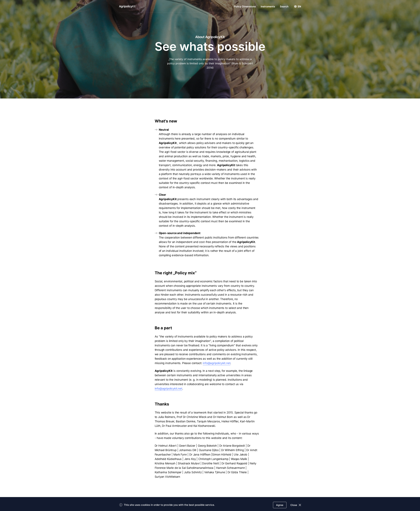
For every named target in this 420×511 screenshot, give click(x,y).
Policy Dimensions (245, 6)
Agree (279, 505)
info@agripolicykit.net (216, 363)
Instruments (268, 6)
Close (293, 505)
